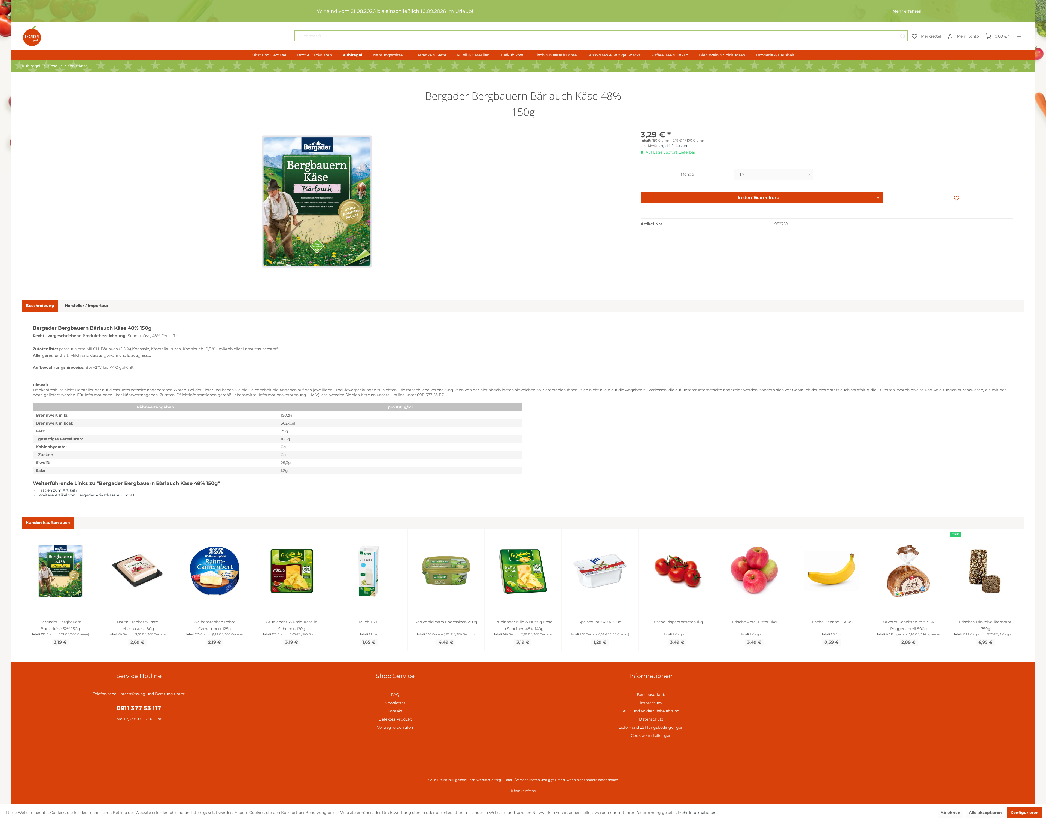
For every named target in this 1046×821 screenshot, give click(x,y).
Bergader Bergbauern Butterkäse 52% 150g (60, 625)
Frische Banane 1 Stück (831, 621)
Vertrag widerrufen (395, 727)
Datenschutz (651, 719)
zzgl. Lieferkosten (673, 146)
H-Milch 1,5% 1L (369, 621)
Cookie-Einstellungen (651, 735)
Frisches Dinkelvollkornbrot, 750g (985, 625)
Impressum (651, 702)
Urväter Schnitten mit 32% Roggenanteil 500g (908, 625)
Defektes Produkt (395, 719)
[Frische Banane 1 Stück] (831, 571)
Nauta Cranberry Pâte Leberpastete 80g (137, 625)
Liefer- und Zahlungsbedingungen (651, 727)
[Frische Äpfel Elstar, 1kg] (754, 571)
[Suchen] (903, 35)
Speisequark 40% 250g (600, 621)
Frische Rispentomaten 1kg (677, 621)
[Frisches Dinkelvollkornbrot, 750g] (985, 571)
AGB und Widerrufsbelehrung (651, 711)
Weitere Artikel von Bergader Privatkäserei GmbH (86, 495)
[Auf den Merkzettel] (957, 197)
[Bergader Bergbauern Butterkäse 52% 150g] (60, 571)
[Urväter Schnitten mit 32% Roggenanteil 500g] (908, 571)
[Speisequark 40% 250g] (600, 571)
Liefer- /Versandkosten (521, 780)
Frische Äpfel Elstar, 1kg (754, 621)
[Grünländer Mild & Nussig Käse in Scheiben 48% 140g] (523, 571)
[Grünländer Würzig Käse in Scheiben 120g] (291, 571)
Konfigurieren (1025, 812)
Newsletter (395, 702)
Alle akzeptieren (985, 812)
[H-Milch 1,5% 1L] (368, 571)
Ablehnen (950, 812)
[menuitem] (601, 35)
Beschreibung (40, 305)
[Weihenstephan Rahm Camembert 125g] (214, 571)
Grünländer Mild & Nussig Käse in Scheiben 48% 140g (523, 625)
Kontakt (395, 711)
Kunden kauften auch (48, 522)
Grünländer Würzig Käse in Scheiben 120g (291, 625)
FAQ (395, 694)
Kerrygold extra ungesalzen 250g (446, 621)
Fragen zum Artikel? (57, 490)
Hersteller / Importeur (86, 305)
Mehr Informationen (697, 812)
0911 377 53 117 (139, 708)
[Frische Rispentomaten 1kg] (677, 571)
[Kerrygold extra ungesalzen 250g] (446, 571)
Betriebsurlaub (651, 694)
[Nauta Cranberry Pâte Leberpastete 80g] (137, 571)
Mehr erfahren (907, 11)
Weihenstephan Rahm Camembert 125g (214, 625)
